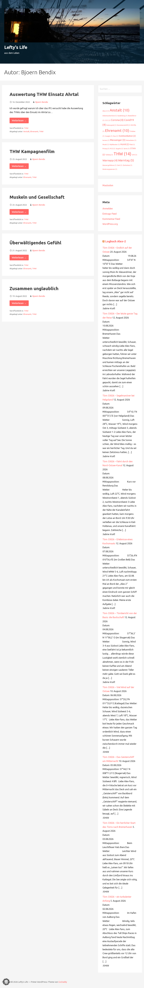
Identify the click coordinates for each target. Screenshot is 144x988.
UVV (134, 155)
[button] (6, 982)
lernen (106, 140)
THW (26, 128)
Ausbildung (122, 116)
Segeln (119, 148)
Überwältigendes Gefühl (35, 242)
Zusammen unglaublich (34, 288)
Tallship (109, 155)
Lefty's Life (15, 47)
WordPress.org (110, 224)
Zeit (119, 165)
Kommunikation (127, 136)
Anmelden (108, 208)
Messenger (117, 140)
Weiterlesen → (19, 120)
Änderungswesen (110, 169)
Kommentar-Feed (111, 219)
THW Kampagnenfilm (32, 151)
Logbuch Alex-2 (115, 241)
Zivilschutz (127, 165)
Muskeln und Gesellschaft (37, 197)
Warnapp (110, 160)
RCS (112, 148)
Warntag (126, 160)
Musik (106, 144)
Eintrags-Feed (110, 213)
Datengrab (111, 125)
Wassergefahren (110, 165)
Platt (132, 144)
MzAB (124, 144)
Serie (127, 148)
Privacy (106, 148)
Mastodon (108, 185)
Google (108, 136)
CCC (107, 120)
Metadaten (131, 140)
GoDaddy (62, 982)
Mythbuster (115, 144)
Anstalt (26, 131)
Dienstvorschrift (123, 125)
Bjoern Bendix (41, 102)
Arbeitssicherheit (110, 116)
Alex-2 (106, 111)
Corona (117, 119)
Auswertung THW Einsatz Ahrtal (44, 94)
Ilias (115, 136)
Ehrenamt (34, 131)
